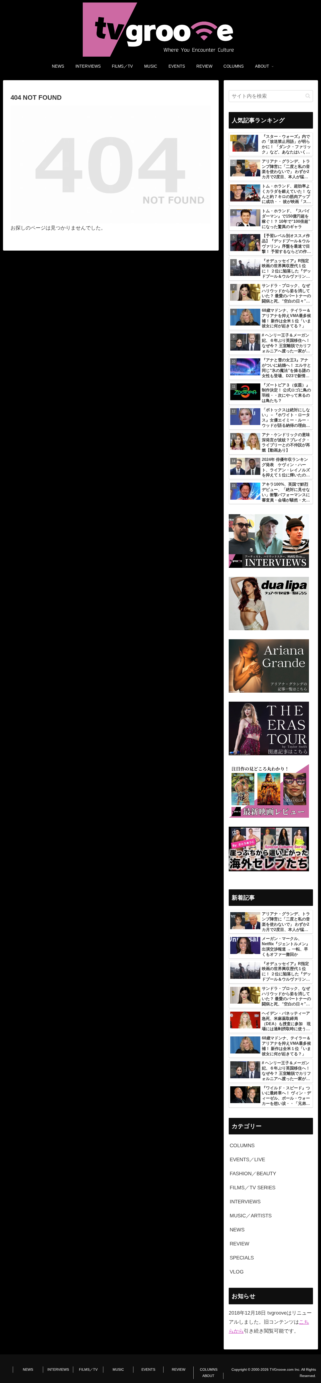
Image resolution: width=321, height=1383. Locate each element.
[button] (307, 96)
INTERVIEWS (58, 1369)
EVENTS (148, 1369)
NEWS (28, 1369)
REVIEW (178, 1369)
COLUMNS (208, 1369)
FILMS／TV (88, 1369)
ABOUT (208, 1376)
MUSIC (118, 1369)
